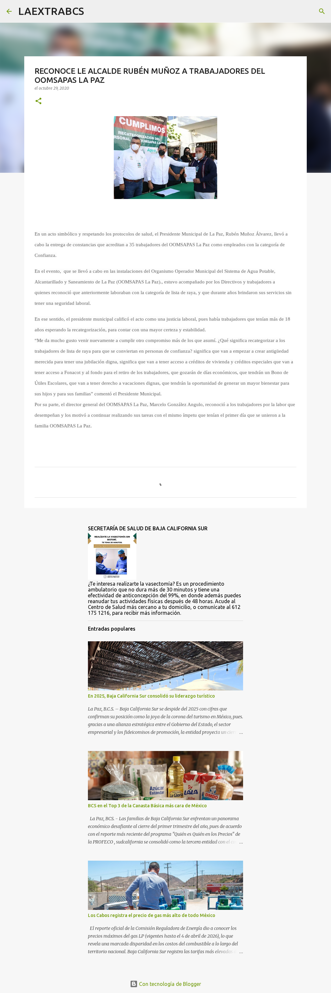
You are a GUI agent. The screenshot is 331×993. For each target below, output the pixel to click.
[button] (38, 101)
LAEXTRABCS (51, 11)
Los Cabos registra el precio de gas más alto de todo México (151, 915)
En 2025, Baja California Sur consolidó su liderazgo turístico (151, 696)
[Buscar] (93, 11)
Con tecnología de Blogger (169, 984)
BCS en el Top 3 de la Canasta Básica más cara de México (147, 805)
